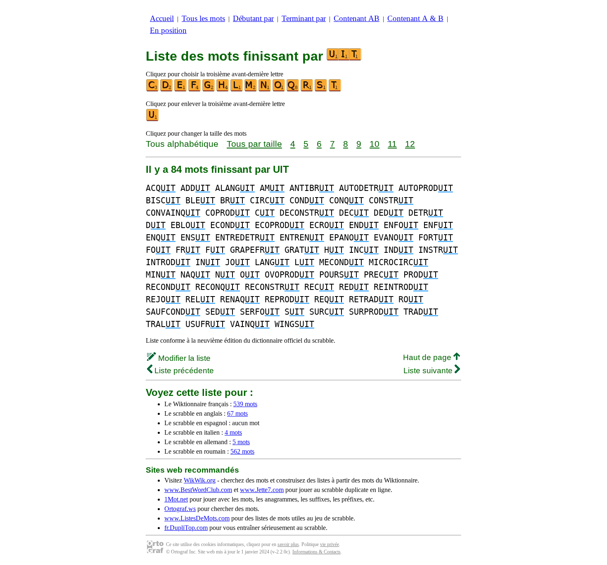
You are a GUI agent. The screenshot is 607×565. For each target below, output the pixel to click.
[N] (265, 89)
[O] (279, 89)
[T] (335, 89)
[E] (181, 89)
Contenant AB (356, 18)
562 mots (242, 451)
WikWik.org (200, 480)
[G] (209, 89)
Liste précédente (183, 370)
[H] (223, 89)
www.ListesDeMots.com (197, 518)
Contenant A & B (415, 18)
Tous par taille (254, 143)
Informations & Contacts (316, 552)
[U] (153, 119)
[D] (167, 89)
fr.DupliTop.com (186, 527)
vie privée (329, 544)
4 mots (233, 432)
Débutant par (253, 18)
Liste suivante (429, 370)
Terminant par (304, 18)
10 (374, 143)
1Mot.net (176, 499)
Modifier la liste (183, 358)
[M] (251, 89)
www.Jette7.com (262, 489)
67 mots (237, 413)
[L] (237, 89)
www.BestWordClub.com (198, 489)
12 (410, 143)
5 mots (241, 441)
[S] (321, 89)
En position (168, 30)
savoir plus (288, 544)
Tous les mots (203, 18)
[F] (195, 89)
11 (392, 143)
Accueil (162, 18)
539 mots (245, 403)
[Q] (293, 89)
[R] (307, 89)
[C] (153, 89)
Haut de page (428, 357)
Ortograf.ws (180, 508)
